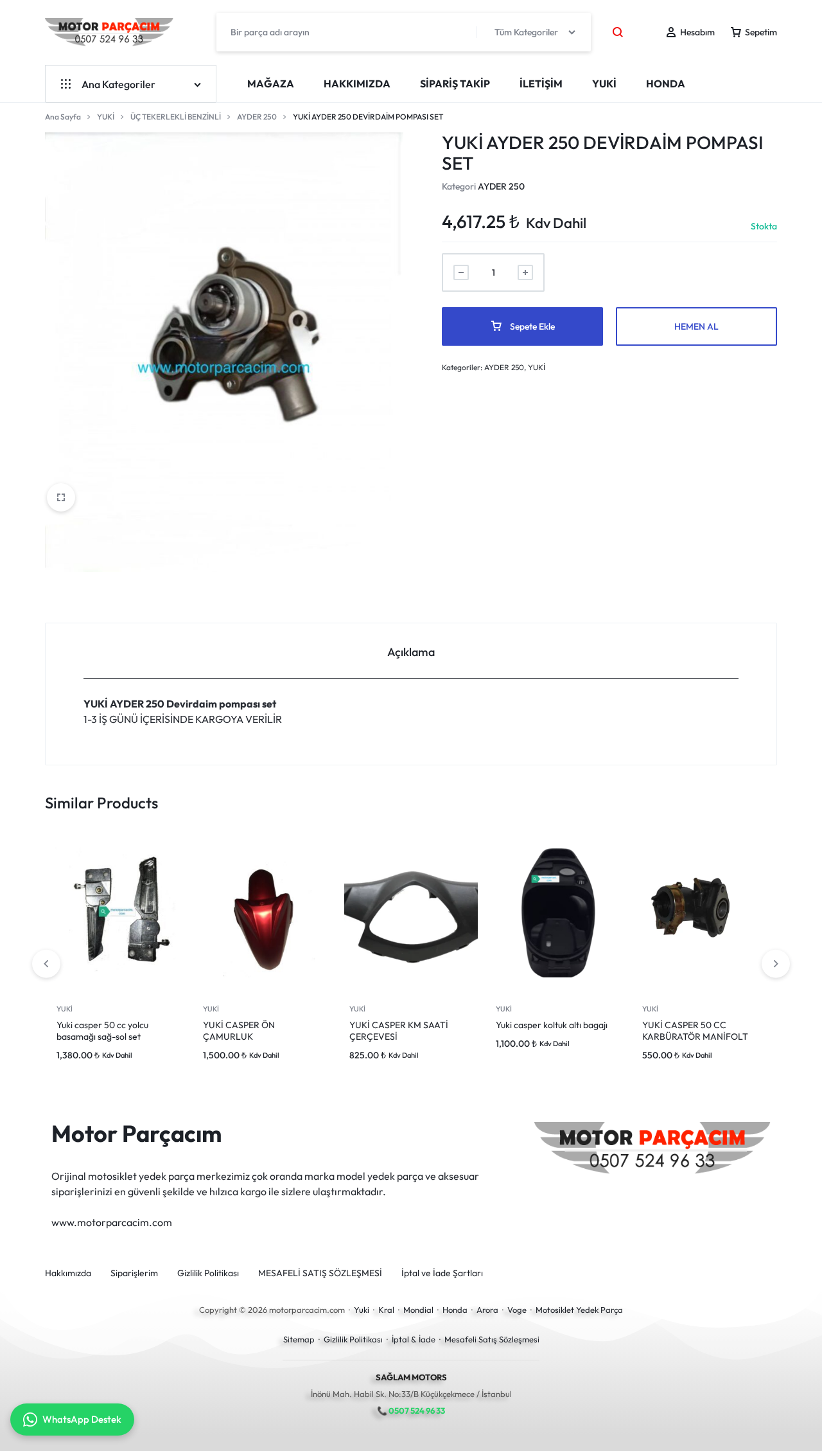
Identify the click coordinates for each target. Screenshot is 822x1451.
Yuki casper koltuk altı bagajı (552, 1025)
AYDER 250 (257, 116)
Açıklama (411, 652)
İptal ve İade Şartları (442, 1273)
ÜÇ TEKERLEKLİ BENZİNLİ (175, 116)
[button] (776, 964)
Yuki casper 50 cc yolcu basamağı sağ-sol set (102, 1030)
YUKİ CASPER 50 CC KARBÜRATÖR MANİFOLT (695, 1030)
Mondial (418, 1309)
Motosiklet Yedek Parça (579, 1309)
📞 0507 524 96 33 (411, 1410)
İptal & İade (413, 1339)
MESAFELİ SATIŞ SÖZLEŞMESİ (320, 1273)
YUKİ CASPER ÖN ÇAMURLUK (239, 1030)
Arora (487, 1309)
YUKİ (604, 83)
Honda (455, 1309)
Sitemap (299, 1339)
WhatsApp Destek (81, 1419)
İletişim (541, 83)
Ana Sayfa (63, 116)
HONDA (665, 83)
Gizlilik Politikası (208, 1273)
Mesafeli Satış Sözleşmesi (491, 1339)
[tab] (411, 651)
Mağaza (270, 83)
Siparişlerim (134, 1273)
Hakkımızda (357, 83)
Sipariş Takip (455, 83)
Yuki (361, 1309)
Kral (386, 1309)
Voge (517, 1309)
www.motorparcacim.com (111, 1222)
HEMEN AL (696, 326)
